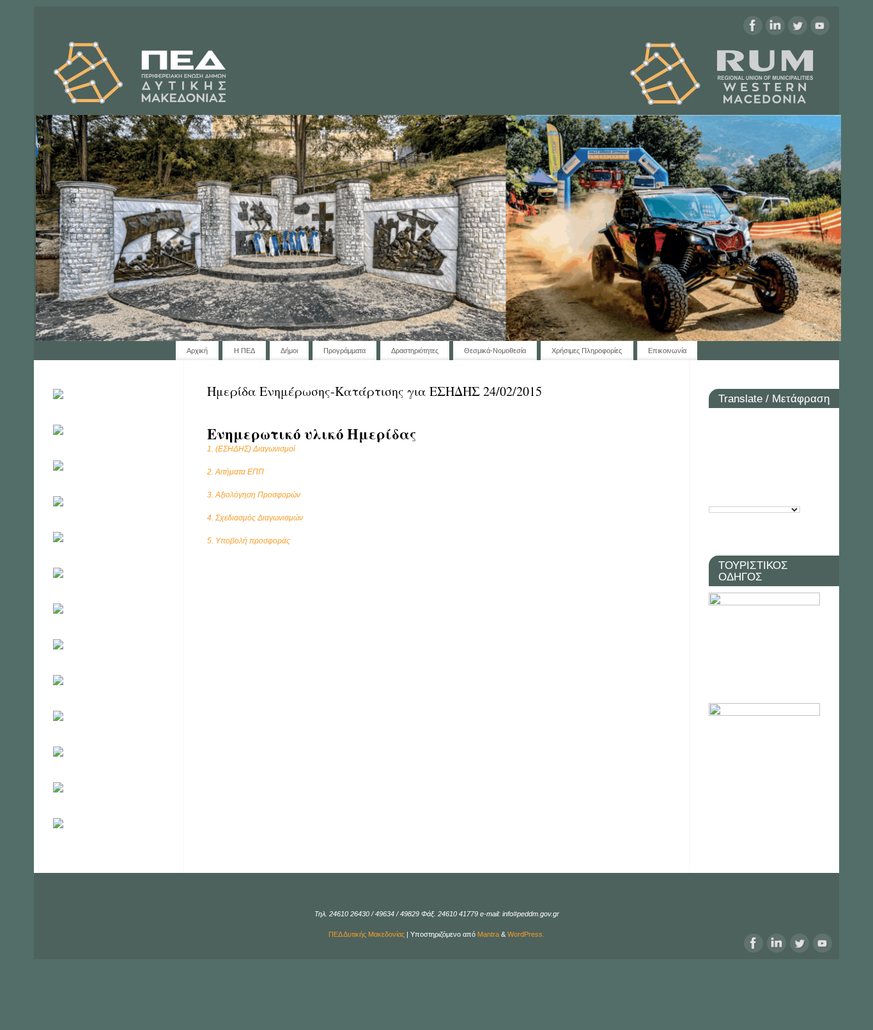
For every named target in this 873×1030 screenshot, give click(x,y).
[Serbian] (775, 469)
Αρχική (197, 350)
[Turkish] (756, 491)
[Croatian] (756, 424)
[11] (302, 330)
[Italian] (794, 447)
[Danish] (794, 424)
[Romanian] (737, 469)
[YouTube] (820, 27)
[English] (718, 447)
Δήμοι (289, 350)
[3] (101, 330)
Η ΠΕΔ (244, 350)
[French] (737, 447)
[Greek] (775, 447)
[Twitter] (797, 27)
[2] (76, 330)
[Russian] (756, 469)
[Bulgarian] (737, 424)
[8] (226, 330)
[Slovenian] (794, 469)
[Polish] (718, 469)
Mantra (488, 934)
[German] (756, 447)
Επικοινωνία (667, 350)
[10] (277, 330)
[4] (126, 330)
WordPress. (526, 934)
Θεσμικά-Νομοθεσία (495, 350)
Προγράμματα (344, 350)
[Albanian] (718, 424)
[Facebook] (752, 27)
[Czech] (775, 424)
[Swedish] (737, 491)
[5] (151, 330)
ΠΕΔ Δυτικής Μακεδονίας (366, 934)
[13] (351, 330)
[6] (176, 330)
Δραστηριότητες (414, 350)
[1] (51, 330)
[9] (252, 330)
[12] (326, 330)
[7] (201, 330)
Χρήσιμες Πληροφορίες (587, 350)
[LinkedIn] (775, 27)
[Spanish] (718, 491)
